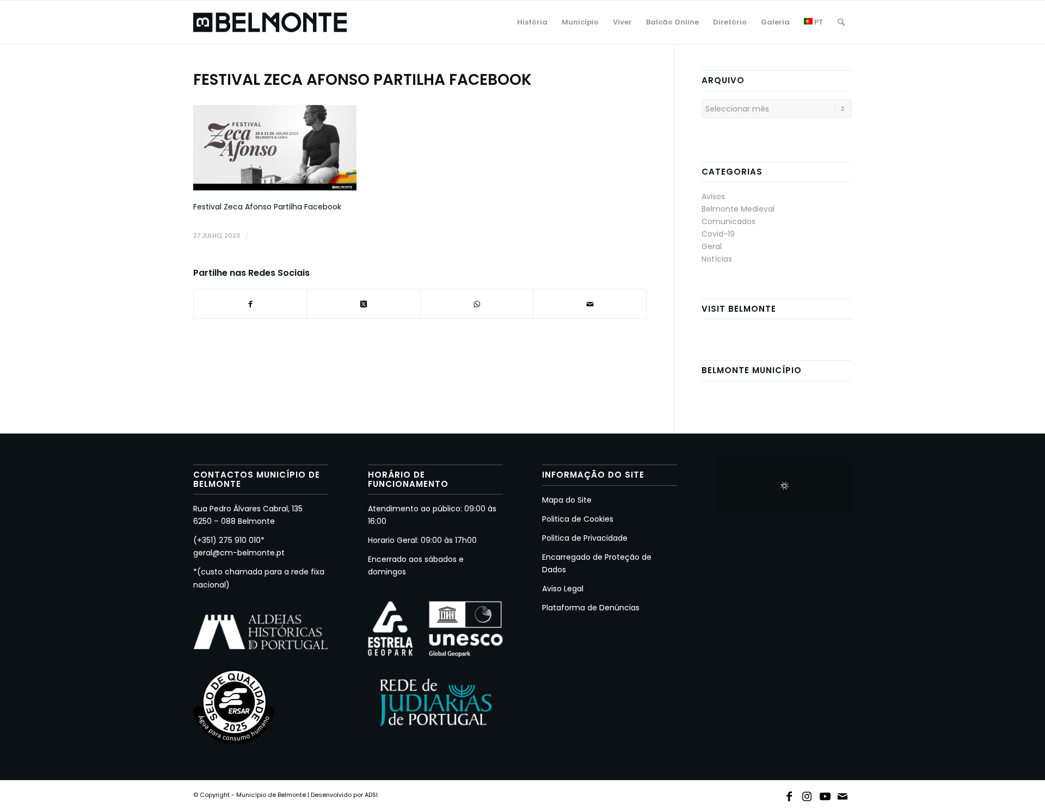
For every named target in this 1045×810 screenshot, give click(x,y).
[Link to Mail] (843, 794)
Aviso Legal (562, 588)
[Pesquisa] (841, 22)
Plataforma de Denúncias (591, 607)
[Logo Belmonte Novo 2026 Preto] (270, 22)
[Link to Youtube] (825, 794)
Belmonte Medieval (738, 208)
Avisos (713, 196)
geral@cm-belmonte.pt (239, 552)
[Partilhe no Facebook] (250, 303)
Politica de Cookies (577, 519)
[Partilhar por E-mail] (589, 303)
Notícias (717, 258)
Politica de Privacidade (585, 538)
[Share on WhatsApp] (477, 303)
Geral (712, 246)
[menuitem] (532, 22)
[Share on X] (364, 303)
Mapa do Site (567, 499)
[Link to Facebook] (789, 794)
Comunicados (728, 221)
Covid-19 (718, 233)
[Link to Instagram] (807, 794)
